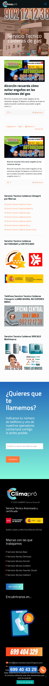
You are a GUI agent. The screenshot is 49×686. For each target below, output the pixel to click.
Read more (38, 112)
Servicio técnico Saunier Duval (22, 570)
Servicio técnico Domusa (19, 556)
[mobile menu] (45, 4)
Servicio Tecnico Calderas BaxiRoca (19, 208)
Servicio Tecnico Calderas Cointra (18, 204)
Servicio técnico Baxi (17, 552)
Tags (20, 126)
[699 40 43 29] (42, 670)
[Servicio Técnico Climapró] (10, 4)
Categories (10, 126)
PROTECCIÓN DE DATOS (31, 529)
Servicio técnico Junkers (19, 565)
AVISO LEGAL (12, 529)
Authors (30, 126)
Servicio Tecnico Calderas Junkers (18, 221)
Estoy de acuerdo (25, 682)
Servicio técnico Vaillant (19, 575)
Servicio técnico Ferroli (18, 561)
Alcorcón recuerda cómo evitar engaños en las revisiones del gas (21, 89)
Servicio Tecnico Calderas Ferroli (18, 217)
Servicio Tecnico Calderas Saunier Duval (21, 229)
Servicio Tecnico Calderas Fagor (18, 212)
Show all (39, 129)
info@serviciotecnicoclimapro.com (25, 662)
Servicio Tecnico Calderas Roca (18, 225)
